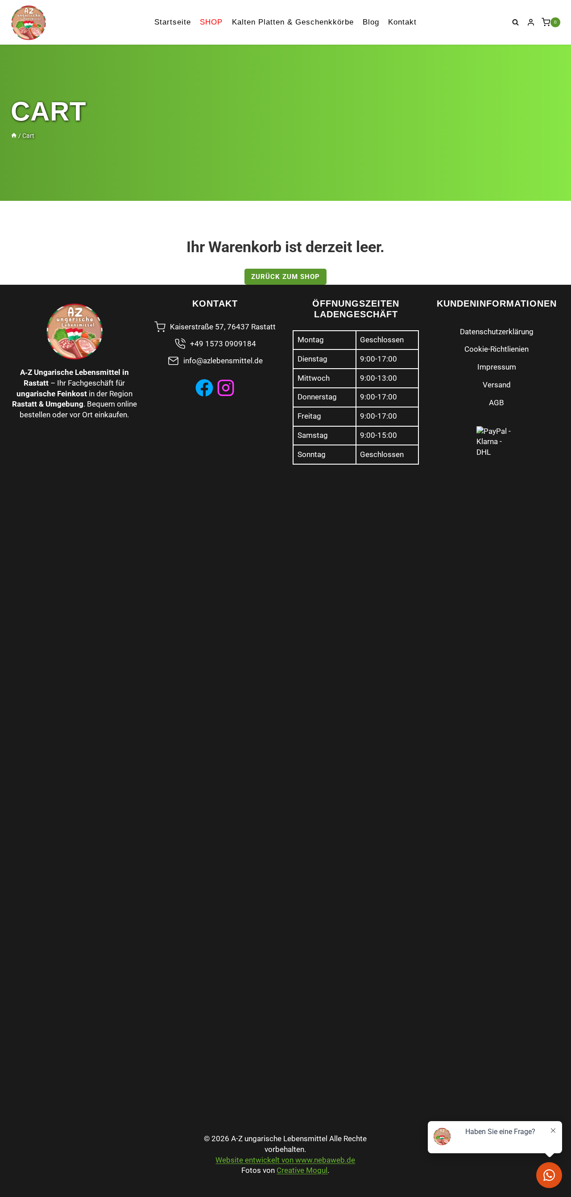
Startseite (172, 22)
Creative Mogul (302, 1170)
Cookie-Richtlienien (496, 349)
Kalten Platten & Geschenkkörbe (293, 22)
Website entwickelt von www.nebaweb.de (285, 1159)
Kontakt (402, 22)
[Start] (14, 136)
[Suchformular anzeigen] (515, 22)
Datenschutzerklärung (497, 331)
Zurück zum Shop (285, 277)
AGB (496, 402)
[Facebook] (204, 388)
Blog (371, 22)
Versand (497, 384)
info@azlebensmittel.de (223, 360)
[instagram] (226, 388)
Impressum (496, 366)
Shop (211, 22)
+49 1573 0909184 (223, 343)
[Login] (531, 22)
